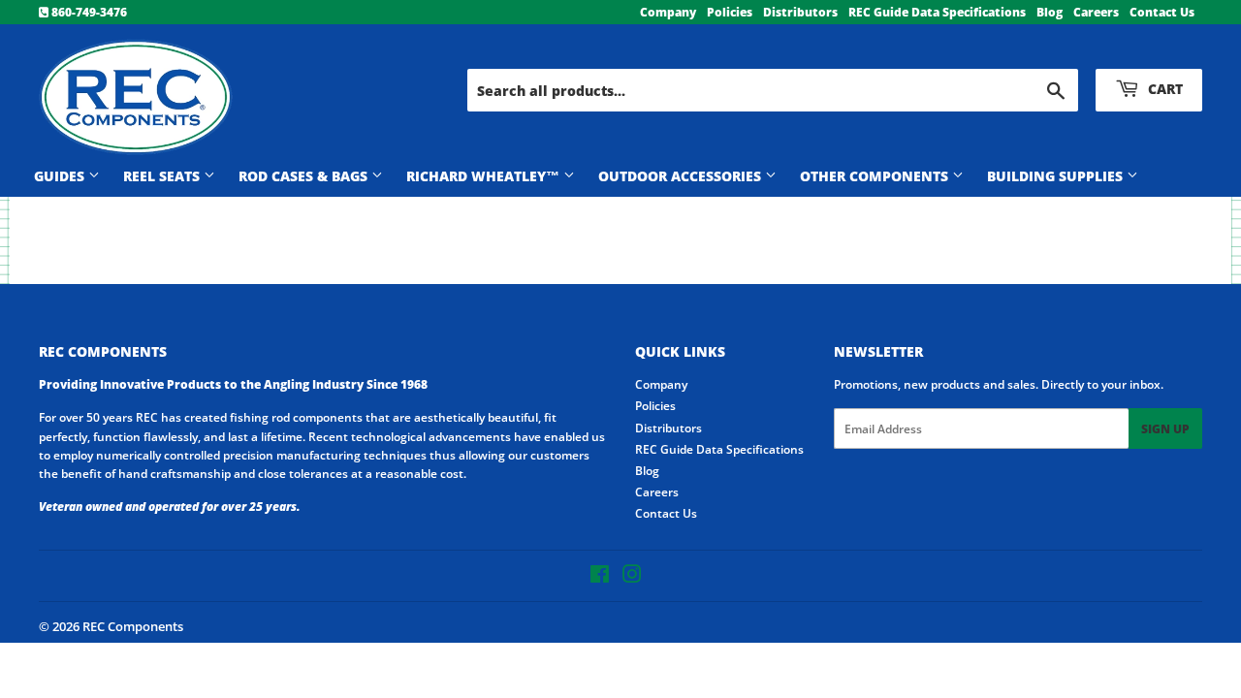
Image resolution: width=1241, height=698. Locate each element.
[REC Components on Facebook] (599, 577)
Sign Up (1165, 429)
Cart (1163, 88)
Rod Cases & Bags (305, 176)
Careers (1096, 12)
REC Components (132, 626)
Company (668, 12)
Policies (729, 12)
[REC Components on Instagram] (632, 577)
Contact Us (1162, 12)
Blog (1049, 12)
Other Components (876, 176)
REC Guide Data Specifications (937, 12)
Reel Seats (163, 176)
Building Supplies (1057, 176)
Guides (61, 176)
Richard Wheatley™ (484, 176)
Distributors (800, 12)
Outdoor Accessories (681, 176)
